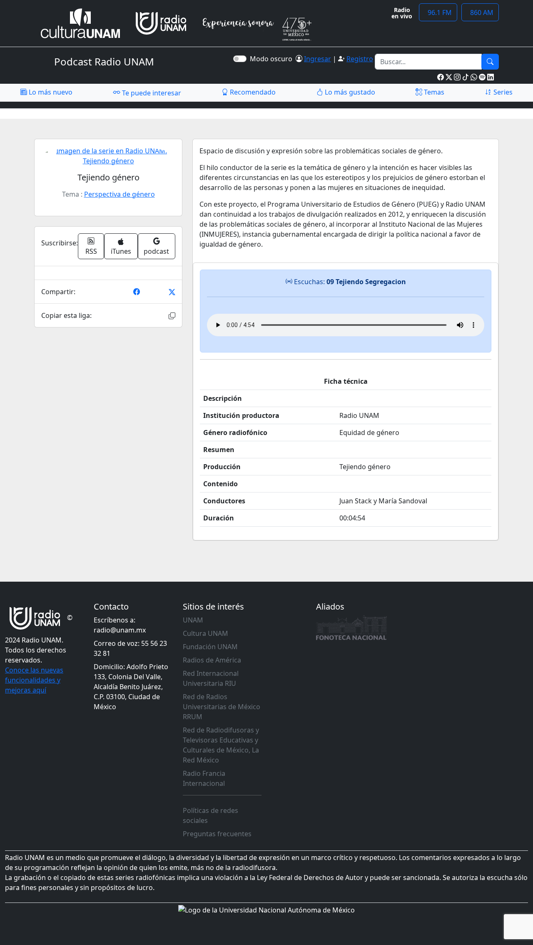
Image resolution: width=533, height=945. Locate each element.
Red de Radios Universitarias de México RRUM (221, 706)
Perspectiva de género (119, 194)
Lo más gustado (349, 92)
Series (502, 92)
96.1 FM (438, 12)
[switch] (240, 58)
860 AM (480, 12)
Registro (359, 58)
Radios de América (212, 660)
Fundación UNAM (210, 646)
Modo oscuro (273, 58)
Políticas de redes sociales (210, 815)
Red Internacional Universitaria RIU (211, 678)
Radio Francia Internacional (204, 778)
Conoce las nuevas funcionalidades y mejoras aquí (34, 680)
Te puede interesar (150, 93)
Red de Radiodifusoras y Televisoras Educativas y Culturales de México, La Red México (221, 745)
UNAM (193, 620)
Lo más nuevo (49, 92)
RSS (91, 251)
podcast (156, 251)
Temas (433, 92)
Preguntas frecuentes (217, 833)
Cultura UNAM (205, 633)
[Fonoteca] (351, 627)
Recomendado (252, 92)
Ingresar (317, 58)
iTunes (121, 251)
